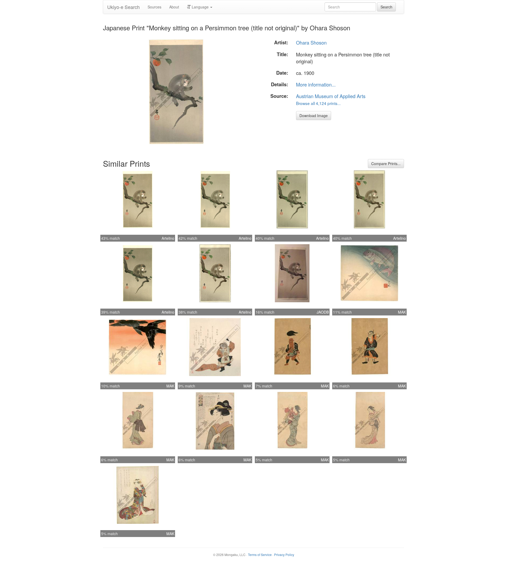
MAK (402, 312)
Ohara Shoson (311, 42)
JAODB (323, 312)
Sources (154, 6)
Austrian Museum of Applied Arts (330, 96)
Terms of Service (260, 554)
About (174, 6)
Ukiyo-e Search (123, 6)
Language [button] (200, 6)
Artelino (168, 238)
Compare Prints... (386, 163)
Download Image (313, 115)
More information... (316, 84)
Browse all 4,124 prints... (318, 103)
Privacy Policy (284, 554)
